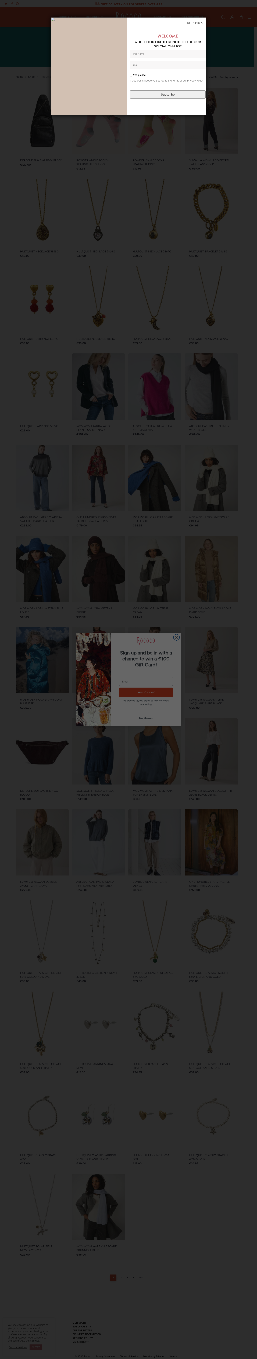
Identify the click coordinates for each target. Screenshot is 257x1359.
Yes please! (139, 75)
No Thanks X (194, 23)
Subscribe (168, 94)
